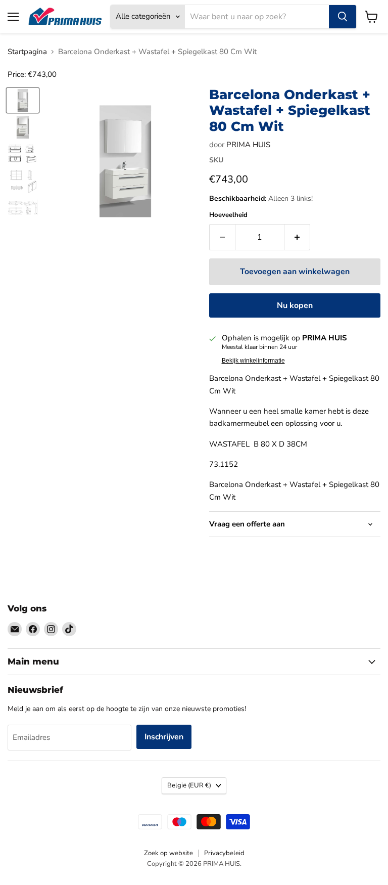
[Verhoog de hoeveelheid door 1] (297, 237)
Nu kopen (295, 305)
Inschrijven (163, 736)
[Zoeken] (342, 16)
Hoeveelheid (228, 215)
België (189, 785)
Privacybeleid (224, 853)
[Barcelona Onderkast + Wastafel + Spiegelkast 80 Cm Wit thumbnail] (23, 100)
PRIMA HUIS (248, 145)
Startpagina (27, 52)
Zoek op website (168, 853)
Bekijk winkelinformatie (253, 360)
